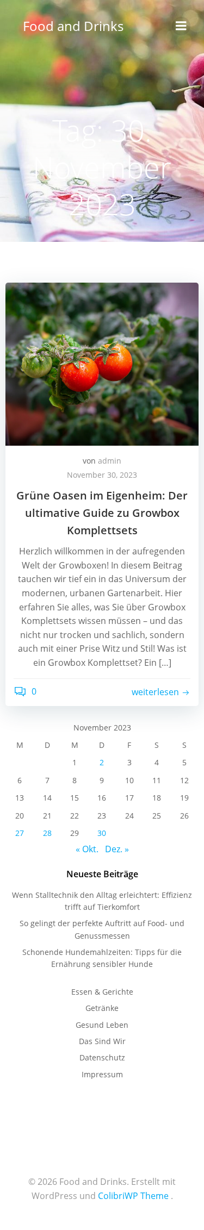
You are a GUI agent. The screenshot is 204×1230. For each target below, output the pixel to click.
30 (101, 833)
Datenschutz (102, 1057)
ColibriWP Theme (133, 1196)
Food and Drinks (73, 26)
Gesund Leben (102, 1025)
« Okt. (87, 849)
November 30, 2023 (102, 475)
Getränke (102, 1008)
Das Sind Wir (102, 1041)
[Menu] (181, 26)
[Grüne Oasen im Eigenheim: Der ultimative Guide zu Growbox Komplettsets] (102, 363)
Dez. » (117, 849)
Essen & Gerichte (102, 992)
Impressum (102, 1074)
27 (19, 833)
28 (47, 833)
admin (109, 460)
